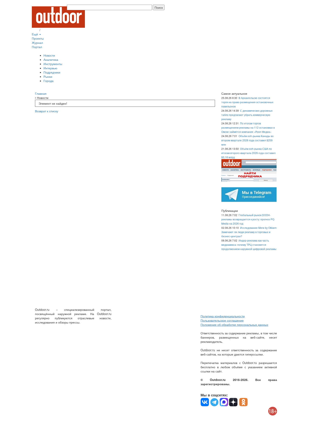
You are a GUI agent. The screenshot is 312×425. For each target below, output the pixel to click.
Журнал (37, 42)
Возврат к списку (46, 111)
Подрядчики (52, 72)
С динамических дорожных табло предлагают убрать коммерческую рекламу (247, 115)
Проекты (38, 38)
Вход (35, 30)
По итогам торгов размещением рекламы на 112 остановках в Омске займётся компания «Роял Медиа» (248, 127)
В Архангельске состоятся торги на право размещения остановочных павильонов (247, 102)
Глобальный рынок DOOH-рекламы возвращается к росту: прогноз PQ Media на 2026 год (247, 219)
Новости (49, 55)
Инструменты (53, 64)
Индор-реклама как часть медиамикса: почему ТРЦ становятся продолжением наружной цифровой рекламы (248, 245)
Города (48, 81)
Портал (37, 47)
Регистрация (50, 30)
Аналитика (51, 59)
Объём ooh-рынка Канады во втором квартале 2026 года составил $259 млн (247, 140)
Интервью (50, 68)
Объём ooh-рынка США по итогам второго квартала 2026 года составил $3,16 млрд (248, 153)
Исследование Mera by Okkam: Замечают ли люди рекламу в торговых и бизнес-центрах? (249, 232)
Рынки (48, 76)
